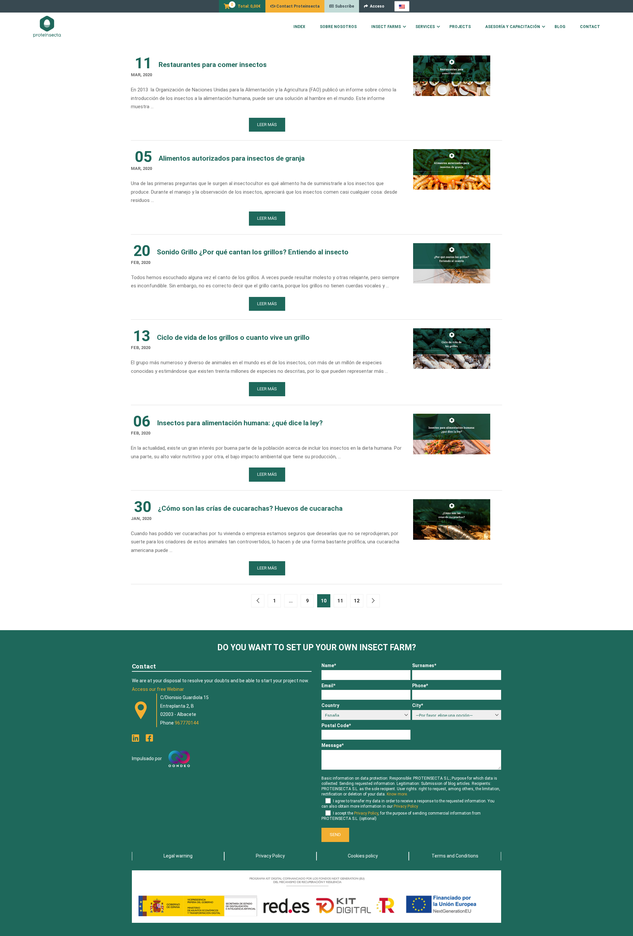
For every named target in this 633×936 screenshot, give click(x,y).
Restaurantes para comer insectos (213, 65)
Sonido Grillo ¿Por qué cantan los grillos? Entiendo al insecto (252, 252)
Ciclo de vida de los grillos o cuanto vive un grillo (233, 337)
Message (332, 745)
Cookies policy (363, 855)
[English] (402, 6)
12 (357, 601)
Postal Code (336, 725)
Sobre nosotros (338, 26)
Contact (590, 26)
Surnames (424, 665)
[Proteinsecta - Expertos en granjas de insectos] (47, 27)
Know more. (397, 794)
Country (330, 705)
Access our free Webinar (158, 689)
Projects (460, 26)
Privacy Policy (406, 806)
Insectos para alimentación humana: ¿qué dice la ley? (240, 423)
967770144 (186, 723)
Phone (420, 685)
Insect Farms (386, 26)
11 (340, 601)
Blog (560, 26)
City (417, 705)
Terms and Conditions (455, 855)
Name (328, 665)
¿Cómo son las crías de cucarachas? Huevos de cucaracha (250, 508)
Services (425, 26)
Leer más (267, 124)
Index (299, 26)
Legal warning (178, 855)
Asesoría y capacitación (512, 26)
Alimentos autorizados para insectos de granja (232, 158)
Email (328, 685)
